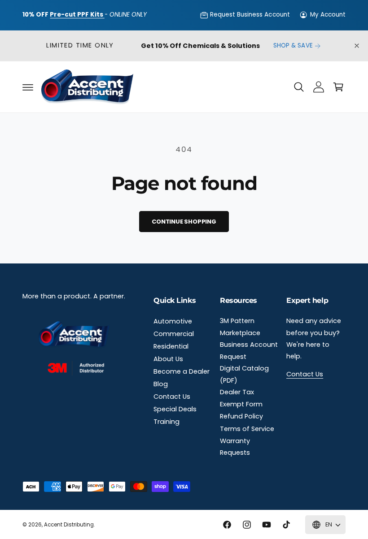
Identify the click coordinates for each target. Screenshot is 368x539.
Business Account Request (249, 350)
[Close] (357, 45)
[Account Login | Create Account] (319, 87)
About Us (168, 358)
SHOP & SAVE (292, 45)
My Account (328, 14)
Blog (160, 383)
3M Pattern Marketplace (240, 326)
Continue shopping (184, 221)
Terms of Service (247, 428)
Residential (170, 346)
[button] (28, 87)
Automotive (172, 321)
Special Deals (175, 409)
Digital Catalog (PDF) (244, 374)
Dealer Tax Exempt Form (241, 398)
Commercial (173, 333)
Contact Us (171, 396)
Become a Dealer (181, 371)
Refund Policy (241, 416)
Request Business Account (249, 14)
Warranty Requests (235, 446)
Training (166, 421)
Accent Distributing (69, 524)
